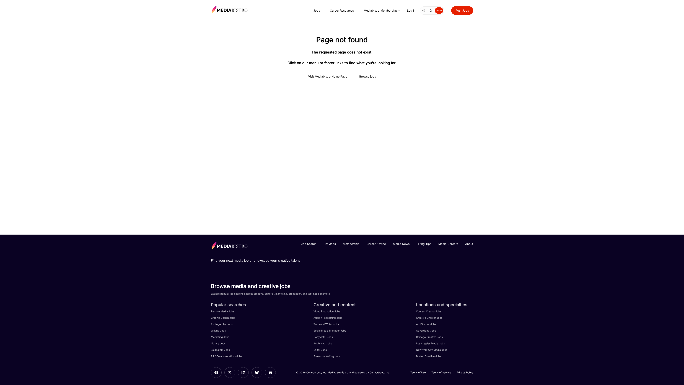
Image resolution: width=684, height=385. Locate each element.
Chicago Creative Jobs (429, 336)
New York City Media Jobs (431, 349)
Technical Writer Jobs (326, 324)
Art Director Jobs (426, 324)
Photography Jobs (221, 324)
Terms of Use (418, 372)
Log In (411, 10)
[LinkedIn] (243, 372)
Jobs (316, 10)
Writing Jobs (218, 330)
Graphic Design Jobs (223, 317)
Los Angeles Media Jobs (430, 343)
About (469, 244)
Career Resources (342, 10)
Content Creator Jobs (428, 311)
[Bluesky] (257, 372)
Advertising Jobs (426, 330)
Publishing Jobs (323, 343)
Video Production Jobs (327, 311)
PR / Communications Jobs (226, 356)
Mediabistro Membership (380, 10)
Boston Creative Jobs (428, 356)
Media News (401, 244)
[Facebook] (216, 372)
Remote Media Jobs (222, 311)
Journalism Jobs (220, 349)
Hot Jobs (329, 244)
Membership (351, 244)
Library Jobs (218, 343)
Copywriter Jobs (323, 336)
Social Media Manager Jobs (330, 330)
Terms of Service (441, 372)
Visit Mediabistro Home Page (327, 76)
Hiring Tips (424, 244)
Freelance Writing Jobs (327, 356)
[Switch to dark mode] (431, 10)
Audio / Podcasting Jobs (328, 317)
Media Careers (448, 244)
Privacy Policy (465, 372)
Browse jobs (367, 76)
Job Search (308, 244)
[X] (229, 372)
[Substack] (270, 372)
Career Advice (376, 244)
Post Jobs (462, 10)
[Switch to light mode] (424, 10)
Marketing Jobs (220, 336)
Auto (439, 10)
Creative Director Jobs (429, 317)
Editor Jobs (320, 349)
